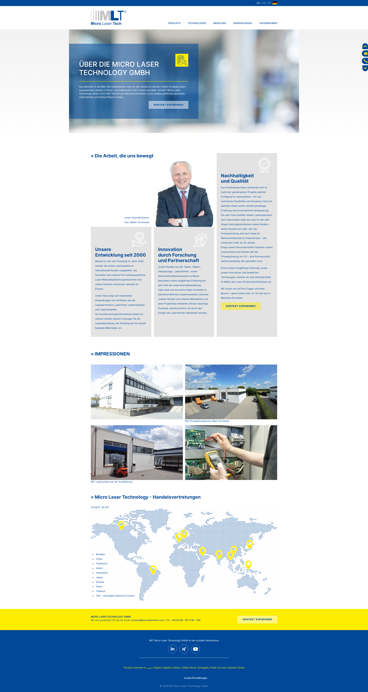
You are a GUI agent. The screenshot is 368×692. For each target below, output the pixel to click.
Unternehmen (268, 23)
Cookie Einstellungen (195, 677)
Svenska (231, 667)
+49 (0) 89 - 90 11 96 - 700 (185, 620)
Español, (167, 667)
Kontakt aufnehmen (168, 104)
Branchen (219, 23)
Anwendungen (242, 23)
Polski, (213, 667)
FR (269, 3)
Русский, (222, 667)
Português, (203, 667)
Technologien (197, 23)
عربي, (150, 667)
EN (263, 3)
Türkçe (240, 667)
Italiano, (176, 667)
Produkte (174, 23)
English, (157, 667)
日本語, (185, 667)
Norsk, (193, 667)
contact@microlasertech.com (147, 620)
